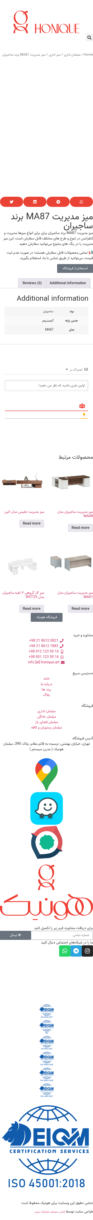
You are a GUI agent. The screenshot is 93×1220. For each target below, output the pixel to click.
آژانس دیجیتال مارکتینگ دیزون (50, 1212)
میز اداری (55, 54)
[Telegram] (76, 951)
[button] (89, 37)
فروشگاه (87, 706)
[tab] (68, 283)
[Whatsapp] (64, 951)
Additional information (68, 283)
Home (88, 54)
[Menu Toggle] (46, 7)
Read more (80, 528)
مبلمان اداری (72, 54)
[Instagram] (87, 951)
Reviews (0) (32, 283)
